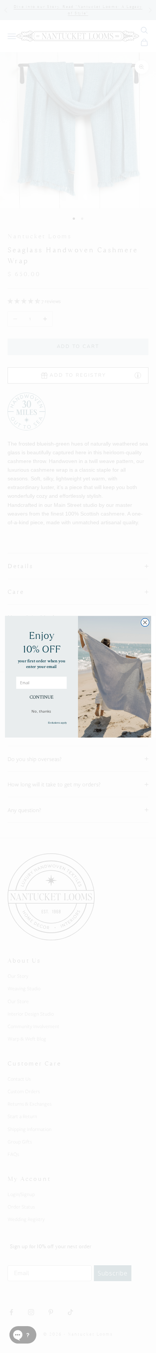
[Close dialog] (145, 622)
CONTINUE (42, 697)
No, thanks (41, 710)
